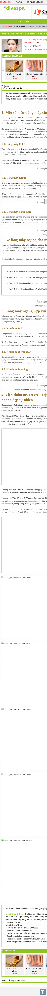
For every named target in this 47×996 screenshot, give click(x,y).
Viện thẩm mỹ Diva (14, 914)
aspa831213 (26, 22)
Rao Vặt (19, 2)
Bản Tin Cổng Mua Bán (35, 2)
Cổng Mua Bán (5, 2)
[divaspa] (14, 7)
